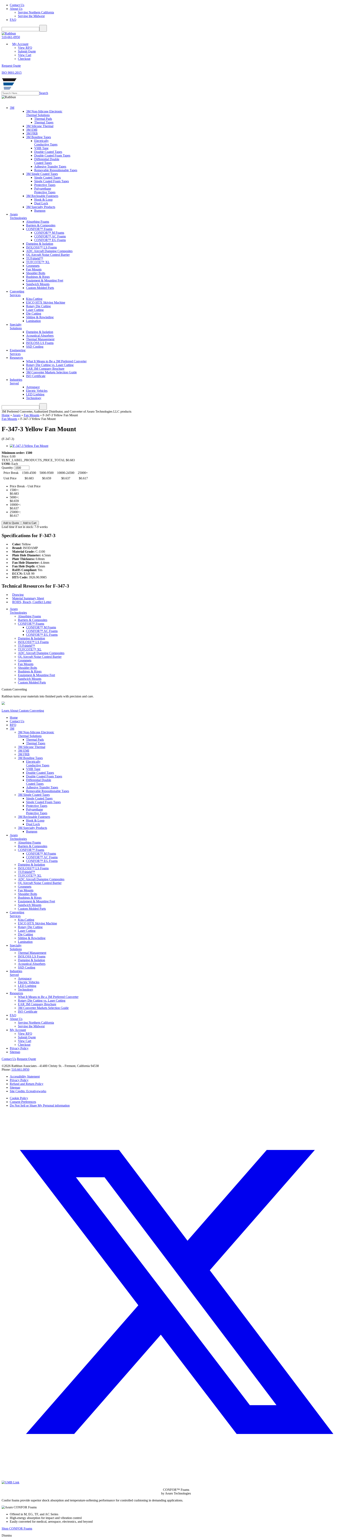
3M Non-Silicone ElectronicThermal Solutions (44, 113)
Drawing (18, 594)
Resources (16, 357)
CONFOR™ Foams (39, 229)
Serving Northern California (36, 12)
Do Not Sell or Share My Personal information (40, 1105)
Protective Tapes (44, 185)
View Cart (24, 55)
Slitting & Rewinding (40, 317)
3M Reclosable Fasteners (42, 196)
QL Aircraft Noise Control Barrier (48, 254)
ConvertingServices (17, 293)
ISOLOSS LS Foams (40, 343)
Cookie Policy (19, 1098)
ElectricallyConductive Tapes (45, 142)
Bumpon (39, 210)
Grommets (33, 265)
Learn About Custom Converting (23, 710)
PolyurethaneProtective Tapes (44, 190)
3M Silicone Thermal (39, 126)
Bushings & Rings (38, 276)
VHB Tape (41, 148)
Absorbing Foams (37, 221)
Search (43, 93)
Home (6, 415)
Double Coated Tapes (48, 152)
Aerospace (33, 387)
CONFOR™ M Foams (49, 232)
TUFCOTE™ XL (38, 262)
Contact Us (17, 5)
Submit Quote (27, 51)
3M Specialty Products (40, 207)
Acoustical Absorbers (40, 335)
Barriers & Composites (40, 225)
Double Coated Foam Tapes (52, 155)
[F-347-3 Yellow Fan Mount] (29, 446)
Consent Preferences (23, 1102)
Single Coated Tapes (47, 177)
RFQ (13, 725)
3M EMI (31, 129)
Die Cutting (33, 313)
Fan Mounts (34, 269)
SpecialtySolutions (16, 326)
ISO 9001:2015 (12, 72)
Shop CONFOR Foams (17, 1528)
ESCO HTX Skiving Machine (45, 302)
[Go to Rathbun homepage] (9, 89)
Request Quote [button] (11, 65)
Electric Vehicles (36, 390)
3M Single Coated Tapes (42, 174)
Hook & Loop (43, 199)
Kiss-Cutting (34, 299)
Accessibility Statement (25, 1076)
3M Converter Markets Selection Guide (51, 372)
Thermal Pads (43, 118)
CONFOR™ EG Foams (50, 240)
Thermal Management (40, 339)
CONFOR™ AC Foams (50, 236)
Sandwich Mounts (38, 284)
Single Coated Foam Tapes (51, 181)
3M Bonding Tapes (38, 137)
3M (12, 107)
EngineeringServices (17, 352)
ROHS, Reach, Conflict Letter (31, 602)
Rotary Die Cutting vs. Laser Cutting (50, 365)
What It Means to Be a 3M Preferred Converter (56, 361)
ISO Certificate (35, 376)
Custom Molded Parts (40, 288)
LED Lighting (35, 394)
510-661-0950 (11, 37)
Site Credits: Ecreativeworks (28, 1091)
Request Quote (26, 1059)
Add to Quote (11, 523)
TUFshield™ (34, 258)
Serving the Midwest (31, 16)
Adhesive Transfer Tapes (50, 166)
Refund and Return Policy (26, 1084)
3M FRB (32, 133)
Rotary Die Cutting (38, 306)
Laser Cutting (35, 310)
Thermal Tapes (43, 122)
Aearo (17, 415)
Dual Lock (41, 203)
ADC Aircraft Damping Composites (49, 251)
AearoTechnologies (18, 216)
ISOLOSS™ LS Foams (41, 247)
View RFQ (25, 47)
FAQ (13, 19)
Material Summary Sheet (28, 598)
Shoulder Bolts (35, 273)
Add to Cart (30, 523)
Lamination (33, 321)
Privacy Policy (19, 1048)
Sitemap (15, 1052)
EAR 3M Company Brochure (45, 368)
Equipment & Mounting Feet (44, 280)
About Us (16, 8)
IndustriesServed (16, 381)
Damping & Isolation (39, 243)
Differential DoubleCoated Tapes (46, 161)
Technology (33, 398)
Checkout (24, 58)
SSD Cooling (34, 346)
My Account (20, 44)
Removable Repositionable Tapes (55, 170)
